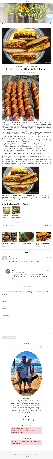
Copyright (19, 454)
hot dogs (16, 222)
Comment (5, 316)
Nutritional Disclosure (28, 454)
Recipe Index (38, 454)
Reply (49, 257)
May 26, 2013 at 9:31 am (14, 258)
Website (4, 308)
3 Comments (31, 72)
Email (4, 301)
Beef (17, 66)
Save (47, 225)
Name (4, 294)
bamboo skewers (7, 222)
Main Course (24, 66)
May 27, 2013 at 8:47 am (18, 272)
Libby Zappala (8, 225)
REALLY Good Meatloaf (25, 243)
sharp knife (24, 222)
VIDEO (16, 134)
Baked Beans (24, 158)
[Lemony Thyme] (26, 12)
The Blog (33, 66)
